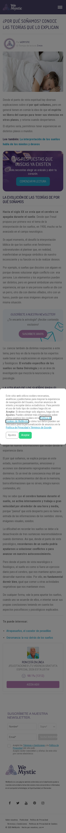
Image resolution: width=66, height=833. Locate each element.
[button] (12, 435)
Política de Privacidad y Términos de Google (29, 427)
